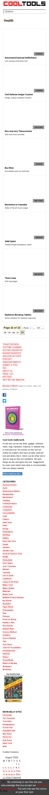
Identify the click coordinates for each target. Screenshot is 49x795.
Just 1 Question (9, 566)
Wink (5, 746)
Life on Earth (8, 576)
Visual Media (8, 660)
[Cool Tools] (24, 4)
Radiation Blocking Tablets (18, 315)
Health (5, 557)
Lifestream (7, 715)
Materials (6, 591)
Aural (5, 488)
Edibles (6, 538)
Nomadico (7, 604)
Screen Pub (8, 728)
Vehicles (6, 654)
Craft (5, 516)
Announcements (10, 485)
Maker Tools (8, 585)
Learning (6, 572)
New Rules (7, 734)
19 (9, 333)
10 (38, 328)
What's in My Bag (10, 663)
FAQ (4, 368)
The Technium (9, 718)
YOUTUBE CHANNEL (12, 347)
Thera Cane (10, 278)
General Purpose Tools (12, 554)
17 (4, 775)
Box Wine (9, 168)
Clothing (6, 500)
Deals (5, 525)
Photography (8, 610)
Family (5, 544)
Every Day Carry (9, 541)
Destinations (8, 532)
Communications (10, 504)
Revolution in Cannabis (16, 204)
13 (11, 771)
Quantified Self (9, 731)
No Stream (7, 601)
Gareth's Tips (8, 551)
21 (18, 333)
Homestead (7, 560)
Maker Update (8, 588)
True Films (7, 721)
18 (5, 333)
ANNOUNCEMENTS (12, 362)
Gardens (6, 547)
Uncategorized (9, 651)
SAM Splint (10, 241)
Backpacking (8, 494)
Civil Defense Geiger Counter (19, 94)
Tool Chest (7, 644)
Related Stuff (8, 629)
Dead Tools (7, 522)
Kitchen (6, 569)
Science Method (10, 632)
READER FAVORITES (12, 353)
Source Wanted (9, 638)
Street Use (7, 737)
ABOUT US (7, 371)
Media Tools (8, 594)
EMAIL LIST (8, 374)
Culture (6, 519)
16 (19, 771)
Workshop (7, 670)
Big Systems (8, 497)
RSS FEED (7, 377)
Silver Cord (7, 743)
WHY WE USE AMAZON (13, 380)
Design (5, 529)
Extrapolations (9, 724)
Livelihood (7, 579)
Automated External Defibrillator (21, 57)
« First (25, 328)
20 (13, 333)
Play (4, 613)
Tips (4, 641)
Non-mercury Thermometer (18, 131)
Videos (5, 657)
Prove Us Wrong (9, 619)
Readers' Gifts (9, 622)
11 (6, 771)
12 (9, 771)
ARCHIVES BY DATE (12, 356)
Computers (7, 510)
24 (4, 778)
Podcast (6, 616)
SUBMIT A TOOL (10, 365)
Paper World (8, 607)
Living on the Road (10, 582)
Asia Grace (7, 740)
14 (14, 771)
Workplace (7, 666)
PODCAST (7, 359)
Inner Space (8, 563)
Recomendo (8, 626)
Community (7, 507)
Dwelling (6, 535)
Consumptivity (9, 513)
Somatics (6, 635)
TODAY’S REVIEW (11, 344)
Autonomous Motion (11, 491)
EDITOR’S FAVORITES (12, 350)
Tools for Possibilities (12, 648)
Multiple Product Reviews (13, 597)
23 (19, 775)
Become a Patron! (10, 386)
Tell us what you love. (12, 474)
